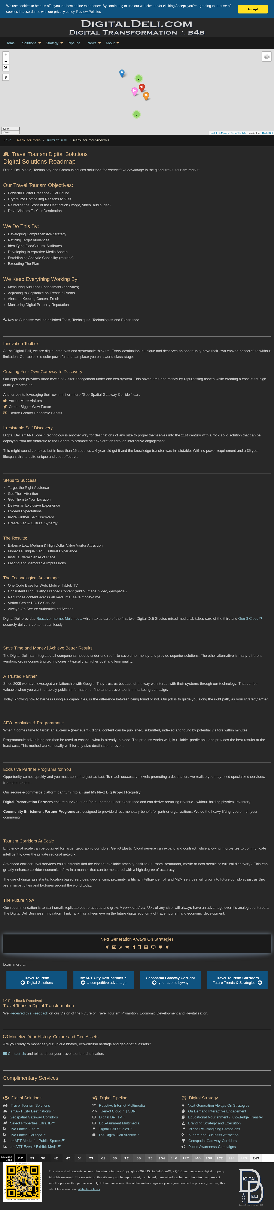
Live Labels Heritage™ (27, 1135)
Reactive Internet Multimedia (59, 618)
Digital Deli (267, 133)
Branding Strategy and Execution (214, 1123)
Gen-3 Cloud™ (250, 618)
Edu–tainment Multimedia (119, 1123)
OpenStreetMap (239, 133)
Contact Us (16, 1053)
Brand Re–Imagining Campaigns (214, 1129)
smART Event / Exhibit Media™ (35, 1147)
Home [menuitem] (10, 43)
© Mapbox (224, 133)
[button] (6, 68)
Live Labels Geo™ (24, 1129)
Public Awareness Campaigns (212, 1147)
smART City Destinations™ (32, 1111)
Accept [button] (253, 9)
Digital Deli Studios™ (116, 1129)
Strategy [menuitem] (52, 43)
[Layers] (266, 56)
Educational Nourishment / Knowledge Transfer (225, 1117)
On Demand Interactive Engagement (217, 1111)
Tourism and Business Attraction (212, 1135)
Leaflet (213, 133)
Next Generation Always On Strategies (218, 1105)
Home (7, 140)
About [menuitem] (110, 43)
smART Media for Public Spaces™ (37, 1141)
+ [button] (5, 55)
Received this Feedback (29, 1013)
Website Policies (89, 1189)
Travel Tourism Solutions (30, 1105)
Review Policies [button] (88, 11)
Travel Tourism (57, 140)
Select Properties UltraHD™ (32, 1123)
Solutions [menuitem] (29, 43)
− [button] (5, 61)
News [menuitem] (92, 43)
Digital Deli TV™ (112, 1117)
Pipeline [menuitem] (74, 43)
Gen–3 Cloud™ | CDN (118, 1111)
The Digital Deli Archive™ (119, 1135)
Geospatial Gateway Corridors (34, 1117)
